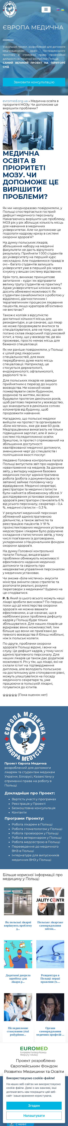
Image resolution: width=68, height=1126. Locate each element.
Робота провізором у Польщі (35, 833)
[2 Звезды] (7, 695)
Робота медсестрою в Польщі (36, 842)
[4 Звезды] (12, 695)
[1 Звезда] (4, 695)
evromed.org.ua (15, 101)
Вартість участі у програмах (34, 799)
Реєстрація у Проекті (29, 803)
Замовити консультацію (34, 82)
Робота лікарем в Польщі (32, 824)
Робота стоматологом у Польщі (37, 829)
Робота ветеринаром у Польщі (36, 837)
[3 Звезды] (10, 695)
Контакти (19, 812)
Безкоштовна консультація (33, 808)
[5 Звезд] (15, 695)
